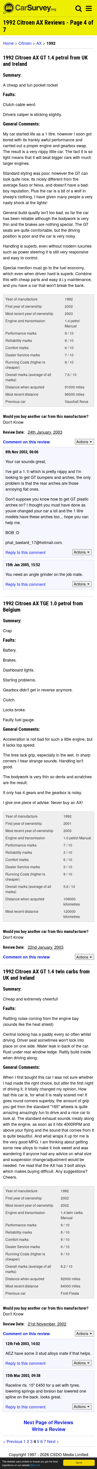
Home (8, 43)
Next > (53, 1441)
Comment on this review (26, 442)
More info (35, 1465)
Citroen (25, 43)
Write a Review (48, 1429)
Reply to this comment (25, 552)
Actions (82, 441)
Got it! (79, 1462)
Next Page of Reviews (48, 1422)
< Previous (12, 1441)
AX (39, 43)
